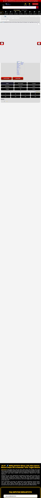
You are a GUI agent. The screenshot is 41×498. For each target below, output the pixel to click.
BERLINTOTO (4, 469)
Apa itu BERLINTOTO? (11, 496)
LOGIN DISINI (17, 78)
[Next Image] (39, 43)
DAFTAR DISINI (6, 78)
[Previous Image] (2, 43)
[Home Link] (9, 4)
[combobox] (19, 7)
